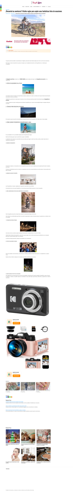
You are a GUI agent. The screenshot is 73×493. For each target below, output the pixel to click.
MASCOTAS (27, 6)
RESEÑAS (43, 6)
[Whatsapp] (10, 47)
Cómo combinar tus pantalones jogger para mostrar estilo (16, 405)
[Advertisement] (28, 71)
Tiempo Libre (8, 13)
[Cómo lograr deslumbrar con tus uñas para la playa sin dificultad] (43, 386)
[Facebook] (6, 47)
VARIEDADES (7, 9)
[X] (8, 47)
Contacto (49, 6)
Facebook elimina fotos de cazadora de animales (14, 401)
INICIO (23, 6)
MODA (31, 6)
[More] (11, 47)
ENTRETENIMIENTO (36, 6)
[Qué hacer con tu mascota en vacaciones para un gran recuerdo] (28, 386)
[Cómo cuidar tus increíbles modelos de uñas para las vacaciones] (13, 386)
